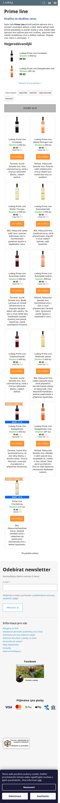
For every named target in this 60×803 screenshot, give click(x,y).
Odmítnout (15, 796)
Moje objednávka (11, 644)
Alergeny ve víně (10, 628)
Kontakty (7, 648)
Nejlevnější (23, 93)
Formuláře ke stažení (12, 641)
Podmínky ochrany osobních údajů (19, 634)
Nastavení (29, 787)
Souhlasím (43, 796)
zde (39, 780)
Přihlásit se (13, 607)
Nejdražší (33, 93)
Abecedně (9, 99)
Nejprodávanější (45, 93)
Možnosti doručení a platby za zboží (19, 638)
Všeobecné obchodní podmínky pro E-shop (23, 631)
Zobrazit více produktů (29, 83)
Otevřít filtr (30, 108)
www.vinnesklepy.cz (12, 651)
